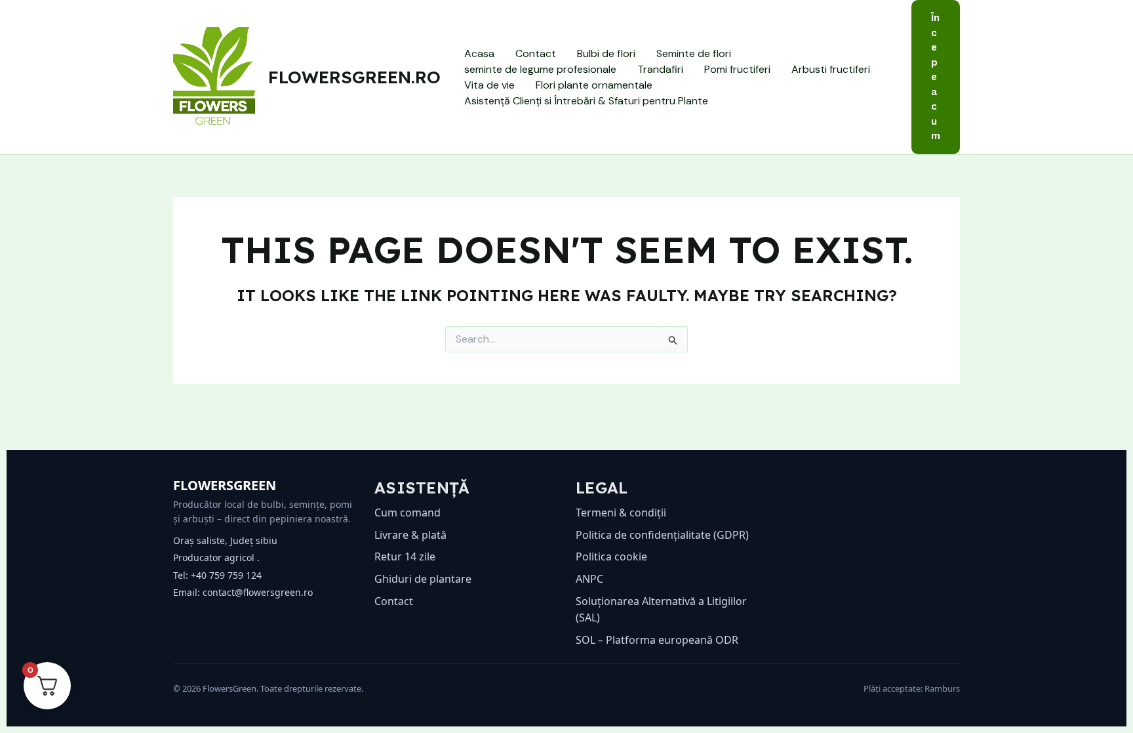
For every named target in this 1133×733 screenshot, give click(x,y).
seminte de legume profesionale (540, 69)
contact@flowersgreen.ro (258, 592)
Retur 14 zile (404, 556)
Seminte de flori (693, 53)
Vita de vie (489, 85)
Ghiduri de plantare (422, 579)
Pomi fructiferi (737, 69)
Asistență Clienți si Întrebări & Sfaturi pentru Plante (586, 101)
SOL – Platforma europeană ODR (657, 640)
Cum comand (407, 512)
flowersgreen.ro (354, 77)
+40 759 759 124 (226, 575)
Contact (535, 53)
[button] (935, 77)
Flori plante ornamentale (594, 85)
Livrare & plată (410, 535)
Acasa (479, 53)
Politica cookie (611, 556)
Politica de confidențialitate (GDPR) (662, 535)
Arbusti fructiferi (830, 69)
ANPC (589, 579)
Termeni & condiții (621, 512)
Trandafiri (660, 69)
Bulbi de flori (606, 53)
